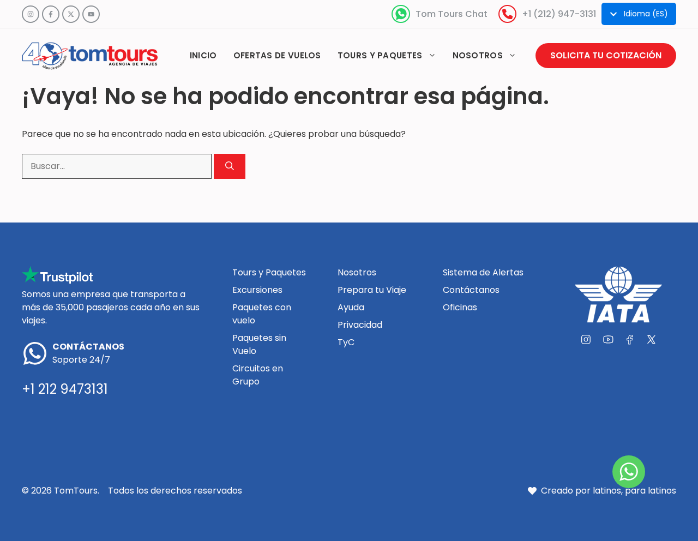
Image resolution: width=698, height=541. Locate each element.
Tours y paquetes (380, 55)
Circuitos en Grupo (257, 375)
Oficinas (460, 307)
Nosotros (478, 55)
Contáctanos (471, 290)
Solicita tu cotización (605, 55)
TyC (346, 342)
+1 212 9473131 (65, 389)
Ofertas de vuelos (277, 55)
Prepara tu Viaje (372, 290)
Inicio (203, 55)
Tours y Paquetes (269, 272)
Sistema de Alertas (483, 272)
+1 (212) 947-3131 (559, 14)
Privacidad (360, 324)
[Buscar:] (118, 166)
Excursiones (257, 290)
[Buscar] (229, 166)
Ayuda (351, 307)
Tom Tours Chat (452, 14)
